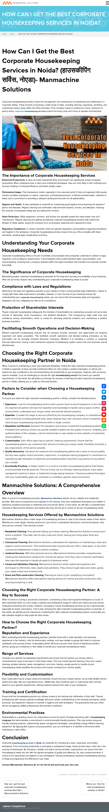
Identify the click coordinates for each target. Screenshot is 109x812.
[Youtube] (104, 414)
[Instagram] (104, 403)
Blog (12, 34)
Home (4, 34)
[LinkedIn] (104, 397)
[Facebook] (104, 386)
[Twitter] (104, 392)
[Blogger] (104, 420)
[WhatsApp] (104, 426)
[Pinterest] (104, 409)
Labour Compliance (14, 806)
